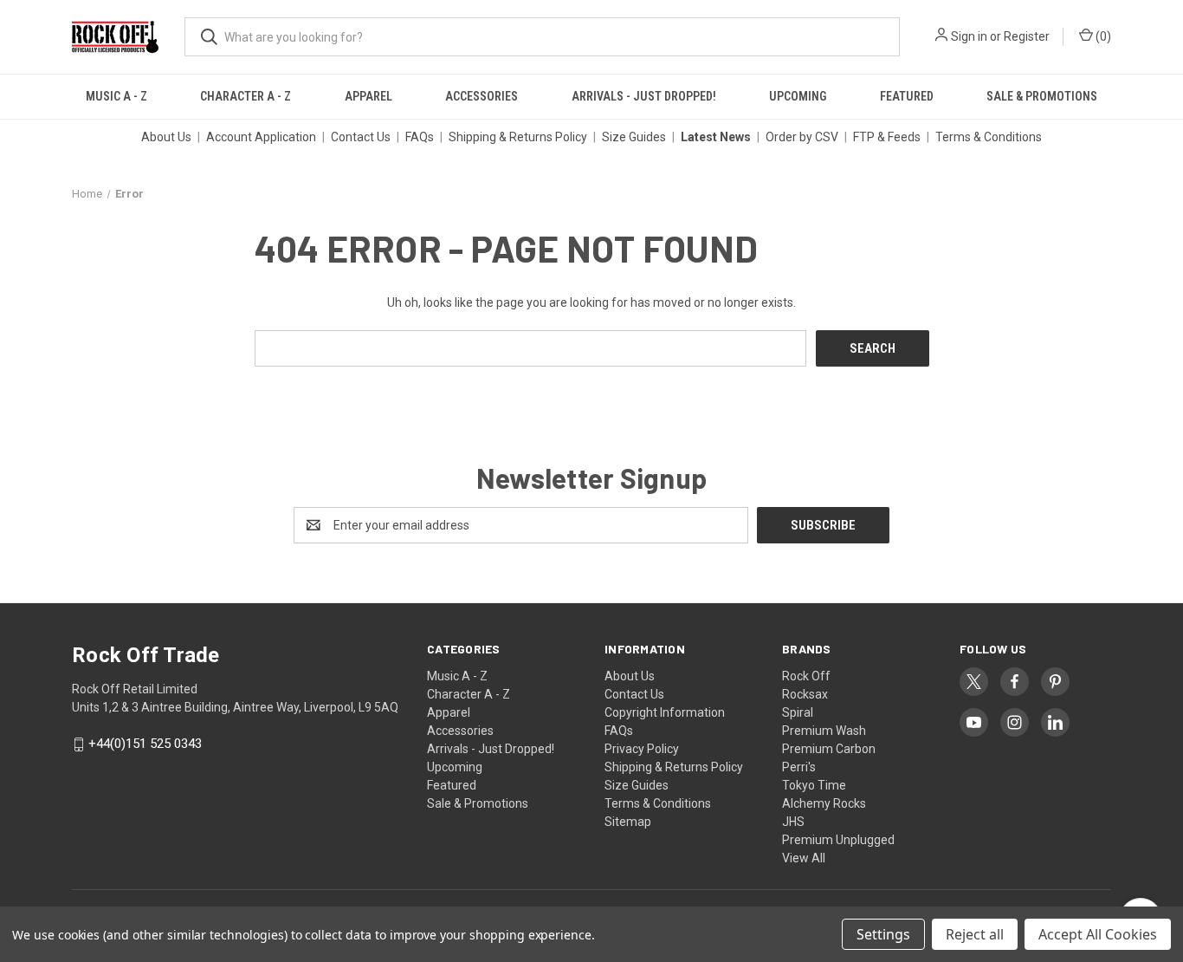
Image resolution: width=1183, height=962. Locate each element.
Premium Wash (824, 731)
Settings (883, 934)
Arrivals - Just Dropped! (644, 96)
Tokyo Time (814, 785)
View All (803, 858)
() (1102, 36)
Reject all (975, 934)
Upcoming (797, 96)
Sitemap (627, 822)
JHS (793, 822)
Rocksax (805, 694)
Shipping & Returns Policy (518, 137)
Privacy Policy (641, 749)
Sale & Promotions (1041, 96)
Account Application (261, 137)
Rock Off (806, 676)
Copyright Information (664, 712)
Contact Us (361, 137)
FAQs (419, 137)
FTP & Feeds (887, 137)
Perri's (799, 767)
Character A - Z (245, 96)
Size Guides (634, 137)
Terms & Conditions (988, 137)
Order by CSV (802, 137)
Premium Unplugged (838, 840)
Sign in (969, 36)
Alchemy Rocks (824, 803)
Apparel (368, 96)
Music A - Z (116, 96)
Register (1027, 36)
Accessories (481, 96)
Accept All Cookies (1097, 934)
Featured (907, 96)
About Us (166, 137)
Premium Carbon (829, 749)
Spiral (797, 712)
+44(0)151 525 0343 (145, 744)
